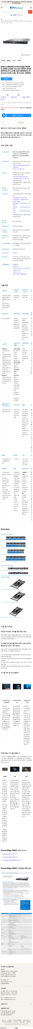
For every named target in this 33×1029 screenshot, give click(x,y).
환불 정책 (28, 1022)
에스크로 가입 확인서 (7, 1022)
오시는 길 (16, 1022)
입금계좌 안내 (26, 1020)
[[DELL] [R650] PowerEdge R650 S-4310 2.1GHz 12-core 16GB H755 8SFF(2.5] (3, 60)
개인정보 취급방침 (17, 1020)
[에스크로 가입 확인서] (6, 1014)
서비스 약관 (22, 1022)
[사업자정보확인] (5, 983)
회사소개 (4, 1020)
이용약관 (10, 1020)
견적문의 (7, 78)
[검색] (30, 12)
